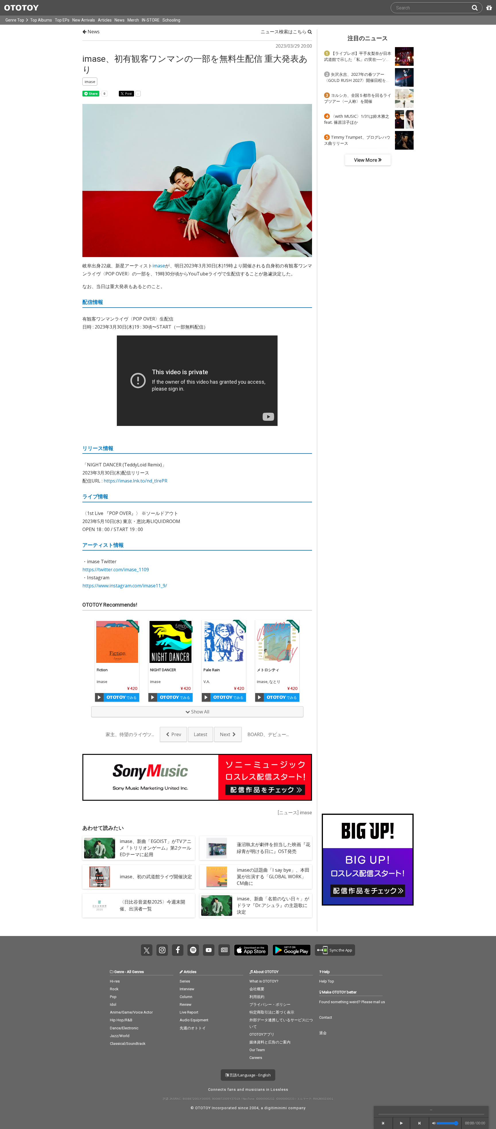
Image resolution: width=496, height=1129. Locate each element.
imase (158, 266)
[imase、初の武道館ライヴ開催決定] (99, 876)
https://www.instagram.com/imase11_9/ (124, 585)
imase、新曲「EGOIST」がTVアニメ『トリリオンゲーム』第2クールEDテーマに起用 (155, 848)
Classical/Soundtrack (128, 1043)
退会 (323, 1033)
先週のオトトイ (193, 1028)
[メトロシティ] (277, 642)
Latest (200, 734)
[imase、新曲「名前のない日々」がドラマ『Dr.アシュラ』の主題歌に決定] (216, 905)
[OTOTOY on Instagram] (162, 950)
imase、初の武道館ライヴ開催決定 (156, 876)
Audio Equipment (194, 1020)
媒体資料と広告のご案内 (269, 1042)
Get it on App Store (251, 950)
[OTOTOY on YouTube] (208, 950)
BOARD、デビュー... (268, 734)
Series (185, 981)
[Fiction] (117, 642)
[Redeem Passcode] (488, 8)
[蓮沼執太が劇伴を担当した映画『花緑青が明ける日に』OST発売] (216, 848)
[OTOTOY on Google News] (224, 950)
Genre (119, 972)
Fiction (102, 669)
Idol (113, 1004)
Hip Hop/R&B (121, 1020)
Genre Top (14, 20)
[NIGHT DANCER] (170, 642)
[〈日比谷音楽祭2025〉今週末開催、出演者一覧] (99, 905)
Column (186, 997)
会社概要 (256, 989)
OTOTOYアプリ (261, 1034)
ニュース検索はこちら (284, 31)
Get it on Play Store (291, 950)
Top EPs (62, 20)
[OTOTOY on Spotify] (193, 950)
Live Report (189, 1012)
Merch (133, 20)
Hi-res (115, 981)
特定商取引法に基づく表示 (271, 1012)
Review (185, 1004)
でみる (131, 697)
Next (225, 734)
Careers (255, 1057)
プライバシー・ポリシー (269, 1004)
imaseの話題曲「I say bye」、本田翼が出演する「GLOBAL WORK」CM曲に (273, 876)
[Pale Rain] (224, 642)
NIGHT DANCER (163, 669)
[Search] (477, 8)
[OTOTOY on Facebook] (177, 950)
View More (366, 160)
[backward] (383, 1123)
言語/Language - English (249, 1075)
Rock (114, 989)
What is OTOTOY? (263, 981)
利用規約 (256, 997)
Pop (113, 997)
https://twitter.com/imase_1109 (115, 569)
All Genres (135, 972)
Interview (187, 989)
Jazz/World (119, 1036)
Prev (176, 734)
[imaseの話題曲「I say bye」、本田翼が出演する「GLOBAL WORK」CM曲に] (216, 876)
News (120, 20)
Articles (105, 20)
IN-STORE (151, 20)
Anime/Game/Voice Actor (131, 1012)
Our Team (257, 1050)
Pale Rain (212, 669)
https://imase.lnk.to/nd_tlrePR (135, 481)
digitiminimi (275, 1108)
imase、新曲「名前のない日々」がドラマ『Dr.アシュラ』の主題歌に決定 (273, 905)
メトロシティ (268, 669)
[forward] (419, 1123)
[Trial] (99, 697)
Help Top (326, 981)
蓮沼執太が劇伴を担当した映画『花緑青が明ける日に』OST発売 (273, 847)
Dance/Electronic (124, 1028)
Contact (325, 1017)
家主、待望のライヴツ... (130, 734)
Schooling (171, 20)
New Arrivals (83, 20)
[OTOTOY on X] (146, 950)
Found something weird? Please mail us (352, 1002)
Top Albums (41, 20)
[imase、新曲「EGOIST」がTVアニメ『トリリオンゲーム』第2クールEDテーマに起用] (99, 848)
